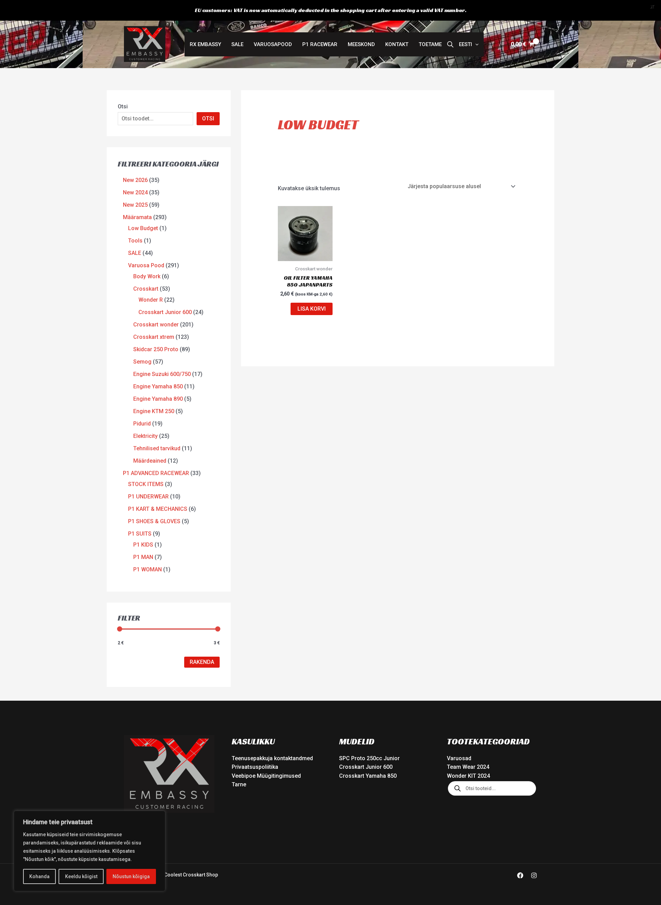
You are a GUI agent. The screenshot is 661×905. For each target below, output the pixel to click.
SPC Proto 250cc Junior (369, 758)
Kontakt (396, 44)
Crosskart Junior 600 (365, 767)
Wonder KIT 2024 (468, 776)
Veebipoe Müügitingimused (266, 776)
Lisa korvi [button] (311, 308)
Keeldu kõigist (81, 876)
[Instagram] (534, 875)
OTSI (208, 118)
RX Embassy (205, 44)
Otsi (123, 106)
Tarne (239, 784)
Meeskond (361, 44)
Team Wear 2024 (468, 767)
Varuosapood (273, 44)
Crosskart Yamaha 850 (368, 776)
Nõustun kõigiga (131, 876)
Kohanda (39, 876)
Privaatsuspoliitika (255, 767)
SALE (237, 44)
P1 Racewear (319, 44)
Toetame (430, 44)
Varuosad (459, 758)
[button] (469, 44)
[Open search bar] (450, 44)
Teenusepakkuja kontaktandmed (272, 758)
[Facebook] (520, 875)
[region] (89, 851)
